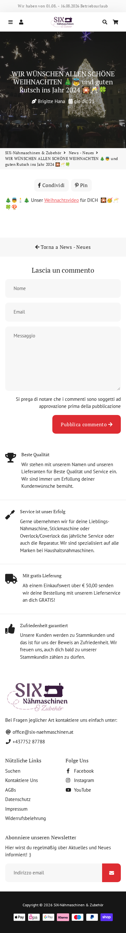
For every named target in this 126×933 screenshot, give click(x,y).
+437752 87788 (28, 742)
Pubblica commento (84, 424)
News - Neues (81, 152)
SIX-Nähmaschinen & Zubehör (33, 152)
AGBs (10, 790)
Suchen (12, 771)
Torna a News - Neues (65, 247)
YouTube (82, 790)
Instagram (83, 780)
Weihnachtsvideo (61, 200)
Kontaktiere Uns (21, 780)
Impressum (16, 809)
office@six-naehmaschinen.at (42, 732)
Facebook (83, 771)
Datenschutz (18, 799)
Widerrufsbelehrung (25, 818)
